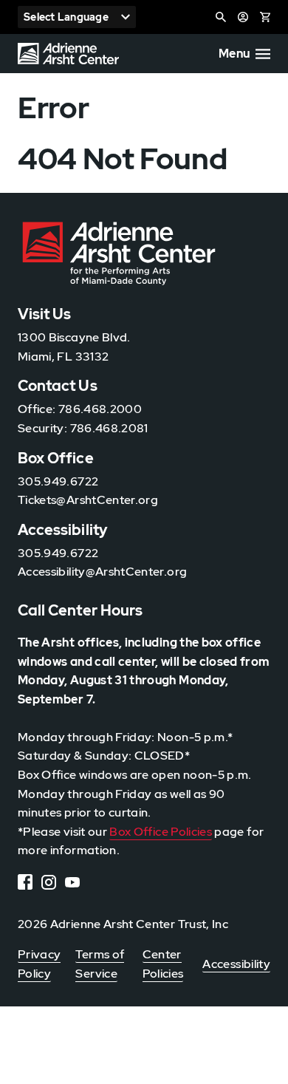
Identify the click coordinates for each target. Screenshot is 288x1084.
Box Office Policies (160, 831)
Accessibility (236, 964)
